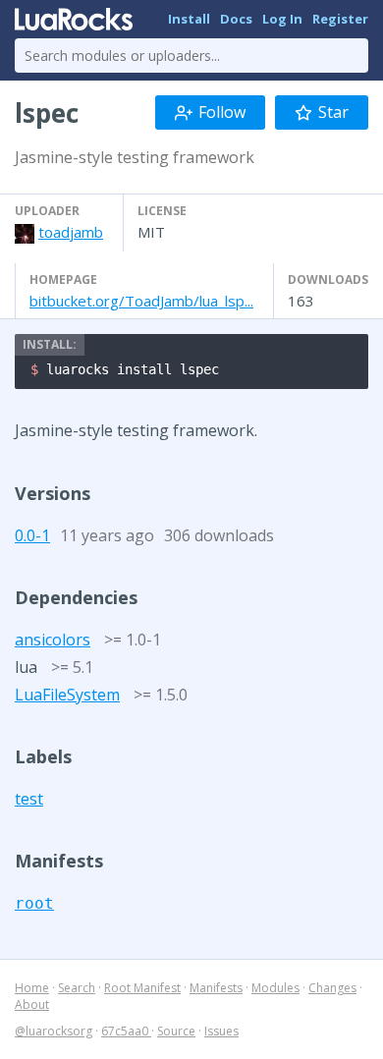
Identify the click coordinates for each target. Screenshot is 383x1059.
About (32, 1004)
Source (176, 1031)
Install (189, 19)
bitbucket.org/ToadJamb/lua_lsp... (141, 300)
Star (333, 112)
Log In (282, 19)
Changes (332, 987)
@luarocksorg (53, 1031)
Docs (236, 19)
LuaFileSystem (67, 694)
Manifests (216, 987)
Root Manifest (142, 987)
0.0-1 (32, 535)
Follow (222, 112)
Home (32, 987)
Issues (221, 1031)
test (29, 798)
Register (340, 19)
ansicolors (52, 639)
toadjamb (70, 232)
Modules (275, 987)
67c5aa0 (126, 1031)
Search (76, 987)
